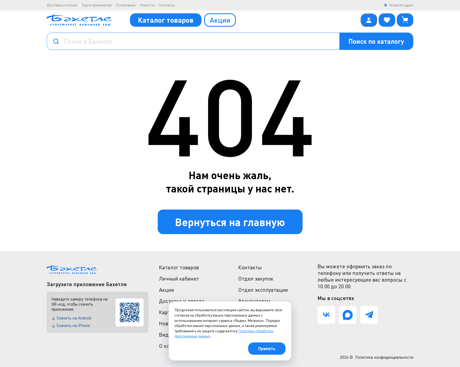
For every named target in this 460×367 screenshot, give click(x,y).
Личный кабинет (179, 278)
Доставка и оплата (62, 5)
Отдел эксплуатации (263, 289)
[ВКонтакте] (326, 315)
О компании (126, 5)
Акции (220, 19)
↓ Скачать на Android (71, 317)
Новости (147, 5)
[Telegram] (369, 315)
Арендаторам (254, 301)
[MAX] (347, 315)
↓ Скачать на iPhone (70, 325)
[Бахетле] (79, 20)
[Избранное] (387, 20)
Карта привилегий (97, 5)
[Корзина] (405, 20)
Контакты (167, 5)
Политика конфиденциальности (384, 357)
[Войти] (368, 20)
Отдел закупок (255, 278)
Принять (266, 348)
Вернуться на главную (230, 221)
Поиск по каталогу (376, 41)
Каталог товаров (165, 19)
